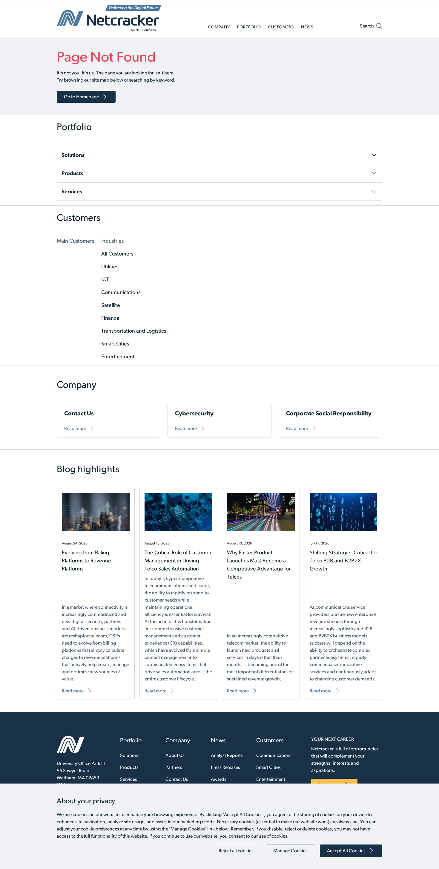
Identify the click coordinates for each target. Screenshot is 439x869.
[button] (371, 27)
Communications (273, 755)
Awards (218, 779)
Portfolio (131, 740)
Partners (173, 767)
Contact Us (176, 779)
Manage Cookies (290, 850)
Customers (269, 740)
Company (177, 740)
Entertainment (270, 779)
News (218, 740)
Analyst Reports (227, 755)
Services (128, 779)
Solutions (129, 755)
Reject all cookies (236, 850)
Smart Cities (268, 767)
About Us (175, 755)
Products (129, 767)
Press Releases (225, 767)
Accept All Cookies (346, 850)
